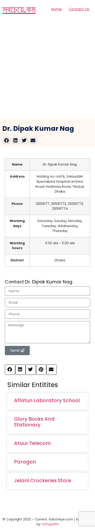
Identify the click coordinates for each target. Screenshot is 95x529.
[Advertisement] (47, 68)
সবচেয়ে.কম (19, 9)
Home (56, 9)
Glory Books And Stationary (34, 422)
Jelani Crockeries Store (42, 480)
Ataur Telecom (32, 443)
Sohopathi (50, 524)
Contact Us (79, 9)
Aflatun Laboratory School (47, 400)
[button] (6, 140)
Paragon (25, 461)
